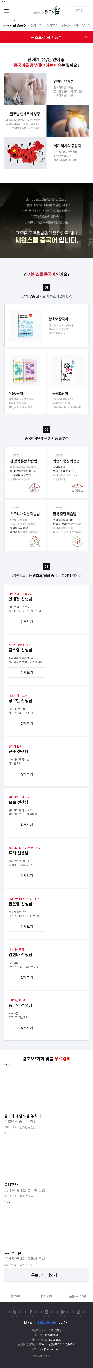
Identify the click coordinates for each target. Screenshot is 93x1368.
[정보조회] (70, 1344)
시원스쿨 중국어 (14, 25)
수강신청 (36, 25)
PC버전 (46, 1296)
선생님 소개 (70, 25)
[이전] (6, 37)
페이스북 (30, 1312)
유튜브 (78, 1312)
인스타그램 (46, 1312)
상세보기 (27, 621)
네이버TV (62, 1312)
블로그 (14, 1312)
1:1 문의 (63, 1322)
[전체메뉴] (7, 11)
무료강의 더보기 (44, 1275)
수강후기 (52, 25)
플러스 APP (77, 1296)
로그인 (15, 1296)
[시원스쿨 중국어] (46, 11)
